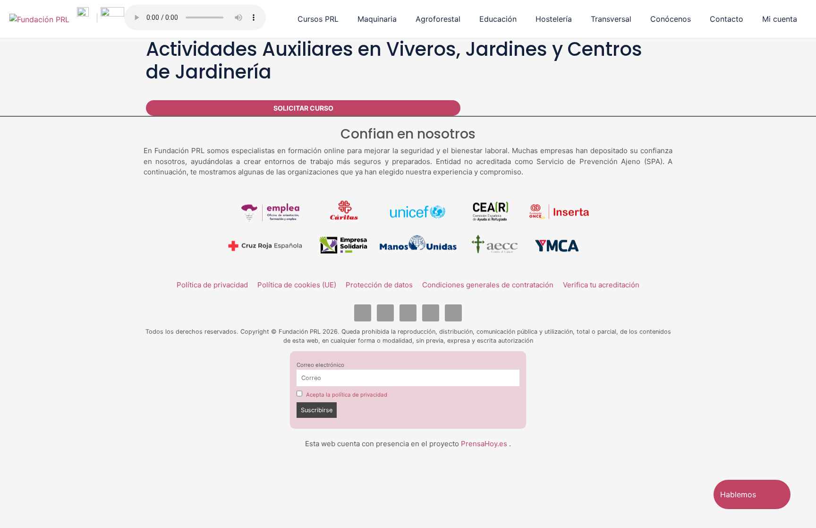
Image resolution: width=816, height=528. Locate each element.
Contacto (726, 19)
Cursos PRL (318, 19)
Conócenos (670, 19)
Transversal (611, 19)
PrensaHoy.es (485, 443)
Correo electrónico (320, 365)
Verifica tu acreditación (601, 284)
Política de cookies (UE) (296, 284)
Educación (498, 19)
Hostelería (554, 19)
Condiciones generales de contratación (487, 284)
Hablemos (738, 494)
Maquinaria (377, 19)
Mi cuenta (779, 19)
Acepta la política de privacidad (346, 394)
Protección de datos (379, 284)
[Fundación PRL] (39, 18)
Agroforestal (438, 19)
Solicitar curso (303, 108)
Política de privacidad (212, 284)
